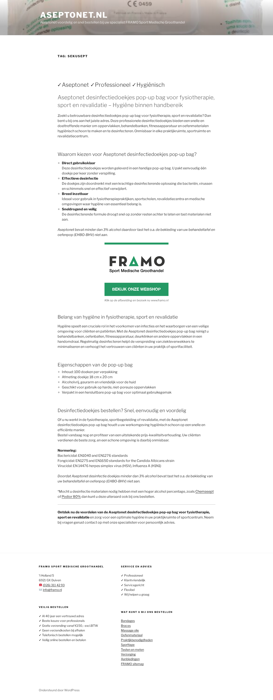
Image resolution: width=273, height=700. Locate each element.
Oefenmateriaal (131, 635)
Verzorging (128, 654)
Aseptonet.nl (74, 15)
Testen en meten (132, 649)
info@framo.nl (52, 590)
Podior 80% (71, 497)
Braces (126, 625)
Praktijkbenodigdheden (137, 640)
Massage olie (130, 630)
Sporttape (128, 644)
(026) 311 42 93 (54, 585)
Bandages (128, 620)
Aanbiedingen (130, 659)
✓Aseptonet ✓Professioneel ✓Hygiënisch (111, 84)
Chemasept (204, 491)
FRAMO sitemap (132, 664)
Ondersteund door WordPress (59, 690)
